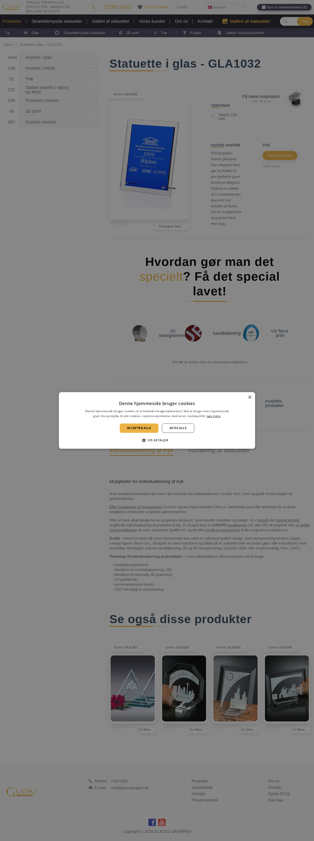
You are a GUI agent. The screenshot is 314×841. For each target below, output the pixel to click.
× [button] (249, 397)
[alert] (157, 420)
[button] (157, 440)
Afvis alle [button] (178, 428)
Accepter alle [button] (139, 428)
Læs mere (214, 416)
